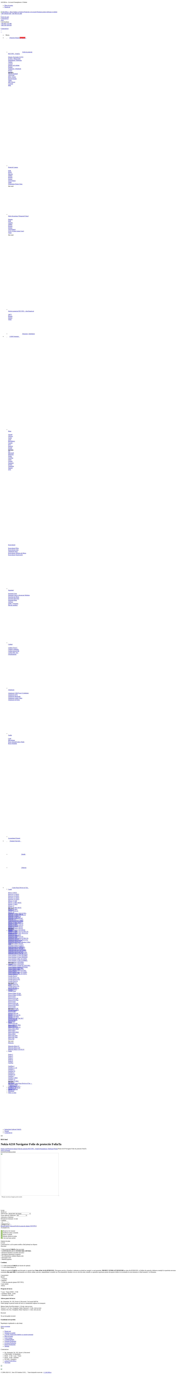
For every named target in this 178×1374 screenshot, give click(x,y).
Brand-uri (7, 7)
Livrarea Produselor (10, 1343)
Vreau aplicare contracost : (9, 1215)
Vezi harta (7, 1362)
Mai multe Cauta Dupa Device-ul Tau (20, 1083)
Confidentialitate (9, 1339)
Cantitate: (3, 1220)
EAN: (2, 1152)
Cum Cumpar (8, 1338)
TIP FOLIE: (4, 1213)
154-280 (16, 13)
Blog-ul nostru (8, 5)
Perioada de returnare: (7, 1219)
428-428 (6, 13)
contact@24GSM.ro (10, 1361)
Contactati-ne (5, 18)
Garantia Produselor (10, 1341)
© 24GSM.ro (47, 1372)
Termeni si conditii (9, 1333)
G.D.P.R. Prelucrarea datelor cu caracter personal (18, 1334)
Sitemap (6, 1346)
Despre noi (7, 1331)
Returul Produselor (9, 1344)
